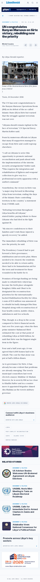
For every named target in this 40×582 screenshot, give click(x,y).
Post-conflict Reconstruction (17, 431)
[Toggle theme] (37, 3)
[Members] (28, 3)
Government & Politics (10, 22)
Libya (8, 427)
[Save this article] (30, 45)
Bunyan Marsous (11, 440)
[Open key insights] (36, 45)
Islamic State (19, 436)
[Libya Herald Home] (13, 2)
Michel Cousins (8, 44)
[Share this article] (25, 45)
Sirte (8, 436)
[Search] (32, 3)
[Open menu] (2, 2)
